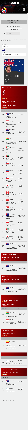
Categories (15, 29)
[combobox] (14, 46)
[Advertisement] (14, 416)
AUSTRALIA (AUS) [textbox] (8, 46)
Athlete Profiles (14, 26)
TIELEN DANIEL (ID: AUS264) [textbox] (11, 54)
